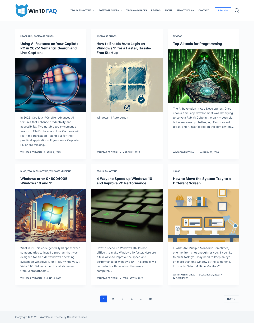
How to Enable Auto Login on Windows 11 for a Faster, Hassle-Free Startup (124, 48)
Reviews (156, 10)
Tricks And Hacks (136, 10)
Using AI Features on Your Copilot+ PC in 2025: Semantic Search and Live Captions (49, 48)
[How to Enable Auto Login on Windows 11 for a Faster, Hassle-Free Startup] (127, 85)
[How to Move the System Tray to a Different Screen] (203, 215)
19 (150, 298)
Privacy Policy (185, 10)
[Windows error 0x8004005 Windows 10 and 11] (50, 215)
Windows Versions (60, 171)
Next (230, 299)
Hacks (176, 171)
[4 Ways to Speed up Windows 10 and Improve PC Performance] (127, 215)
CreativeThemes (77, 317)
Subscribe (223, 10)
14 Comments (180, 278)
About (168, 10)
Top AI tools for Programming (197, 44)
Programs (26, 36)
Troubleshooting (80, 10)
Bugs (23, 171)
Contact (204, 10)
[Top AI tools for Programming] (203, 76)
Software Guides (109, 10)
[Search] (237, 10)
